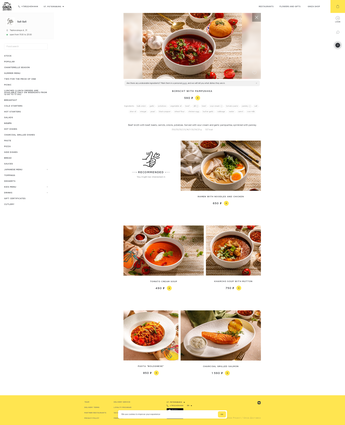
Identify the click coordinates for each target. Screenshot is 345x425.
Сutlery (9, 204)
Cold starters (13, 106)
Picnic (7, 85)
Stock (8, 56)
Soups (8, 123)
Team (86, 402)
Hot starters (12, 112)
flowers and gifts (290, 6)
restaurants (266, 6)
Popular (9, 62)
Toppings (9, 175)
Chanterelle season (17, 67)
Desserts (9, 181)
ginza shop (314, 6)
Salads (8, 117)
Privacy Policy (91, 418)
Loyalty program (122, 407)
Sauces (8, 164)
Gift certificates (15, 198)
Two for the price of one (20, 79)
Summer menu (12, 73)
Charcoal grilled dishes (19, 135)
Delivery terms (91, 407)
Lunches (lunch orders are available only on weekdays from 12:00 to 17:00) (25, 92)
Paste (7, 141)
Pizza (7, 146)
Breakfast (10, 100)
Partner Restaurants (95, 413)
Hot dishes (10, 129)
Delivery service (122, 402)
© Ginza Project (232, 418)
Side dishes (11, 152)
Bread (8, 158)
